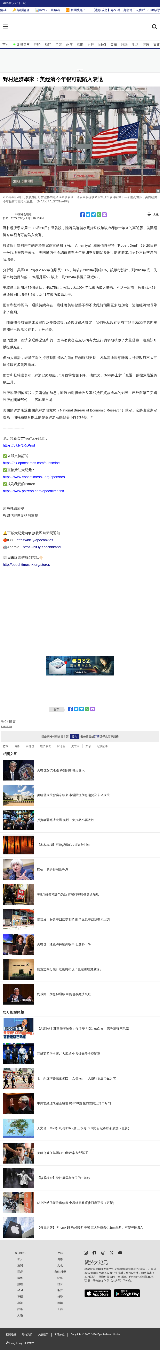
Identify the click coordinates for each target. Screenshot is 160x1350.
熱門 (48, 44)
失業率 (75, 746)
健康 (146, 44)
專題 (20, 1302)
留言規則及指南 (6, 726)
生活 (135, 44)
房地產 (61, 746)
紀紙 (60, 1277)
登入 (74, 736)
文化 (156, 44)
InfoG (102, 44)
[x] (112, 1252)
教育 (60, 1290)
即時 (37, 44)
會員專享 (23, 44)
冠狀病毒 (102, 746)
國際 (80, 44)
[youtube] (120, 1252)
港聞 (58, 44)
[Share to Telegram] (93, 214)
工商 (60, 1309)
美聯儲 (30, 746)
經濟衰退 (45, 746)
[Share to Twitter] (88, 214)
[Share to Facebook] (82, 214)
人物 (20, 1315)
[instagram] (86, 1252)
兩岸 (69, 44)
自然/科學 (60, 1271)
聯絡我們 (27, 1334)
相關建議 (11, 1334)
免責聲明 (43, 1334)
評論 (124, 44)
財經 (91, 44)
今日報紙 (20, 1253)
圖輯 (60, 1302)
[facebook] (94, 1252)
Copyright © (78, 1334)
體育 (60, 1284)
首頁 (5, 44)
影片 (20, 1259)
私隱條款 (59, 1334)
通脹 (17, 746)
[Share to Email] (104, 214)
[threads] (103, 1252)
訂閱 (97, 736)
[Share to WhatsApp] (99, 214)
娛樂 (60, 1296)
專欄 (113, 44)
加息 (88, 746)
